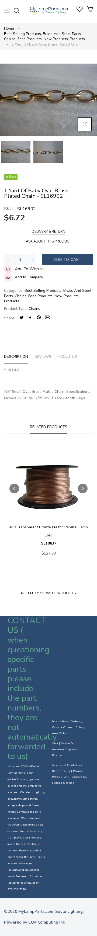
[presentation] (14, 488)
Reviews (42, 356)
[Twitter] (21, 318)
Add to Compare (29, 277)
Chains (10, 38)
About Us (67, 356)
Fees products (30, 38)
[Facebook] (30, 318)
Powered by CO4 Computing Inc (34, 922)
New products (56, 38)
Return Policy (61, 771)
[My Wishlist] (80, 10)
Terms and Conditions (67, 765)
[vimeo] (39, 318)
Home (9, 28)
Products (77, 38)
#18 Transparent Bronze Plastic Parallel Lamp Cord (48, 535)
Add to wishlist (29, 269)
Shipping (12, 370)
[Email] (47, 318)
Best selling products (23, 33)
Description (16, 356)
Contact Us (79, 777)
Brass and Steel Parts (62, 33)
